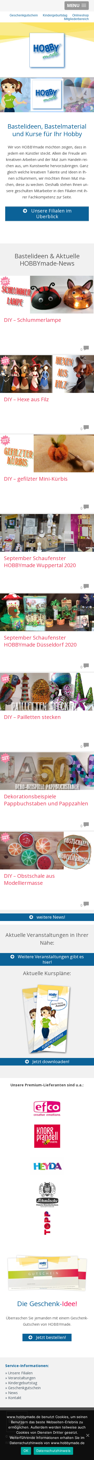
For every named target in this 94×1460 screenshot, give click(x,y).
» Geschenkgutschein (23, 1387)
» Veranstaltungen (20, 1377)
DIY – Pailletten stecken (32, 716)
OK (26, 1451)
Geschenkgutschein (24, 15)
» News (11, 1392)
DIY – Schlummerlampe (32, 319)
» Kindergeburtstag (21, 1382)
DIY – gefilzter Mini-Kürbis (36, 478)
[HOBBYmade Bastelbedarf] (47, 68)
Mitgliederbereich (76, 19)
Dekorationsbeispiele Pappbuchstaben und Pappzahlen (46, 800)
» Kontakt (13, 1397)
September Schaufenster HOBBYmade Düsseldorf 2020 (40, 641)
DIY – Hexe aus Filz (26, 399)
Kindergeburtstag (55, 15)
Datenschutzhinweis (53, 1451)
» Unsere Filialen (19, 1372)
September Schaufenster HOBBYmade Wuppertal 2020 (40, 562)
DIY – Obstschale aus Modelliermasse (29, 879)
